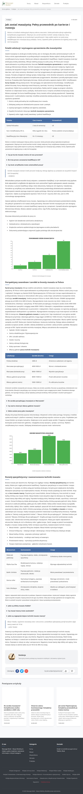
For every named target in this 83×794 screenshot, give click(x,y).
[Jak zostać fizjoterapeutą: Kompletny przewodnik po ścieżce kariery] (68, 694)
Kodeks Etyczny (66, 774)
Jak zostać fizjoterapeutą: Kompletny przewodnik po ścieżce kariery (67, 708)
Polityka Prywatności (72, 778)
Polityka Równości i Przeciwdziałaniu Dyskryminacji (46, 774)
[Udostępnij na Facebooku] (17, 671)
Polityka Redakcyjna (68, 770)
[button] (66, 671)
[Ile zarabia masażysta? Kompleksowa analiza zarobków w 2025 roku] (14, 694)
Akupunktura (46, 3)
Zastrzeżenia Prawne (32, 778)
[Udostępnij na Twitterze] (22, 671)
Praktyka (66, 3)
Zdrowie (56, 3)
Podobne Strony (45, 782)
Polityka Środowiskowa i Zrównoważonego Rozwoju (17, 774)
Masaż (36, 3)
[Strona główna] (8, 4)
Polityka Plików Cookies (55, 770)
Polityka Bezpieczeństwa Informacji (15, 778)
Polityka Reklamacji (42, 770)
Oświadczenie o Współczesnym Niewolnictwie (52, 778)
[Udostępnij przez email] (26, 671)
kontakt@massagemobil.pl (69, 749)
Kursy (28, 3)
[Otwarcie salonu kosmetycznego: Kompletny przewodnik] (41, 694)
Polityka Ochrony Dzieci (28, 770)
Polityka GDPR (76, 774)
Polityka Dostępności (14, 770)
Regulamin (36, 782)
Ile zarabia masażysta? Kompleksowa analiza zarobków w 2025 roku (12, 708)
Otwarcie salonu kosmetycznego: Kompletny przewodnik (41, 708)
